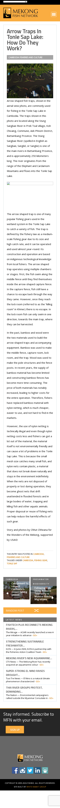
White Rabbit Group (36, 786)
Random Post (15, 611)
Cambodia (13, 57)
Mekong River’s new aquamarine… (29, 658)
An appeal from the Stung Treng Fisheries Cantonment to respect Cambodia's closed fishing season (20, 585)
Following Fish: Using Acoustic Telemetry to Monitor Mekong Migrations (43, 593)
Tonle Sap (12, 563)
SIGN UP (15, 730)
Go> (35, 635)
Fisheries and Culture (31, 57)
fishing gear (40, 560)
